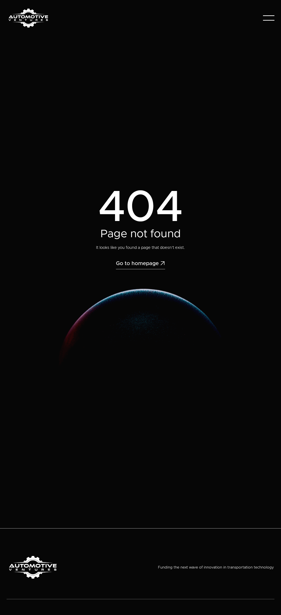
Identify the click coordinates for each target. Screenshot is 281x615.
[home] (28, 18)
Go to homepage (140, 263)
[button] (268, 18)
